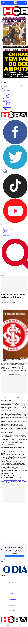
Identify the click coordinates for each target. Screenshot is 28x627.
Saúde (7, 96)
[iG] (15, 3)
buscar (3, 272)
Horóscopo (5, 230)
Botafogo (8, 102)
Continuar (14, 556)
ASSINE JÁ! (3, 224)
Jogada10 (2, 275)
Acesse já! (3, 88)
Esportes (5, 101)
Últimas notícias (6, 90)
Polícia (7, 93)
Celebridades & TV (7, 234)
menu (4, 2)
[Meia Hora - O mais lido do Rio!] (14, 118)
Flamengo (8, 103)
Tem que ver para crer (7, 98)
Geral (4, 91)
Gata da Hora (6, 235)
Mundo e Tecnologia (10, 95)
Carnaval (5, 109)
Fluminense (8, 104)
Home (4, 108)
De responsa (8, 94)
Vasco (7, 105)
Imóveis (7, 97)
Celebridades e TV (7, 107)
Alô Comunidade (6, 100)
